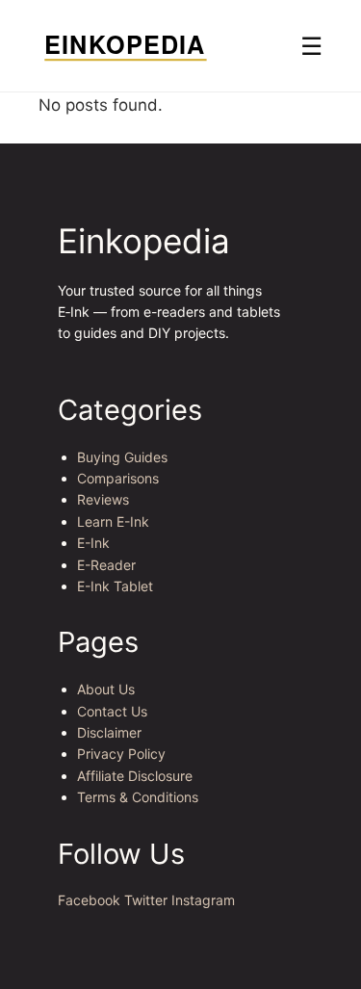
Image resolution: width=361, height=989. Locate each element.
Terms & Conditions (137, 797)
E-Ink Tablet (115, 586)
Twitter (146, 900)
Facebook (89, 900)
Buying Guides (122, 457)
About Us (106, 689)
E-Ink (93, 542)
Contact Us (112, 711)
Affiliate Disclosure (135, 776)
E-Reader (106, 565)
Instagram (203, 900)
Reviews (103, 499)
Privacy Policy (121, 753)
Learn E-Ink (113, 521)
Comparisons (118, 478)
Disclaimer (109, 732)
